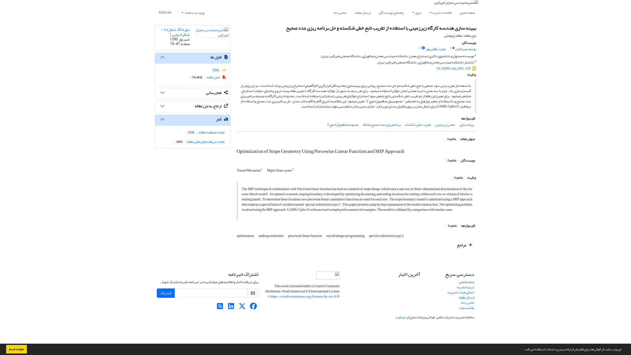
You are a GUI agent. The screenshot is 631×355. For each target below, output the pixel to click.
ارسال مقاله (362, 12)
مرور (418, 12)
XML (216, 70)
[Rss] (220, 307)
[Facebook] (253, 307)
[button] (522, 350)
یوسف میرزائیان (465, 49)
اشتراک (166, 293)
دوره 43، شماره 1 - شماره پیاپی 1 (175, 32)
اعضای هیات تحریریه (460, 292)
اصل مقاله (206, 77)
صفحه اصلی (467, 12)
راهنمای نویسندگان (391, 12)
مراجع (462, 245)
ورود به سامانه (194, 12)
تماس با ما (340, 12)
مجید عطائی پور (436, 49)
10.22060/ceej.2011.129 (453, 68)
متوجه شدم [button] (16, 349)
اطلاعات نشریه (442, 12)
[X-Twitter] (242, 307)
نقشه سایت (466, 307)
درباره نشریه (465, 287)
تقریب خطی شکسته (418, 124)
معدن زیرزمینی (445, 124)
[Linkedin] (231, 307)
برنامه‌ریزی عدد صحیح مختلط (382, 124)
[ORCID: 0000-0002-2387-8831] (423, 48)
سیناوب (401, 317)
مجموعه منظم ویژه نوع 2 (343, 124)
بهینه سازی (466, 124)
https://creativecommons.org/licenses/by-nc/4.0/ (303, 296)
